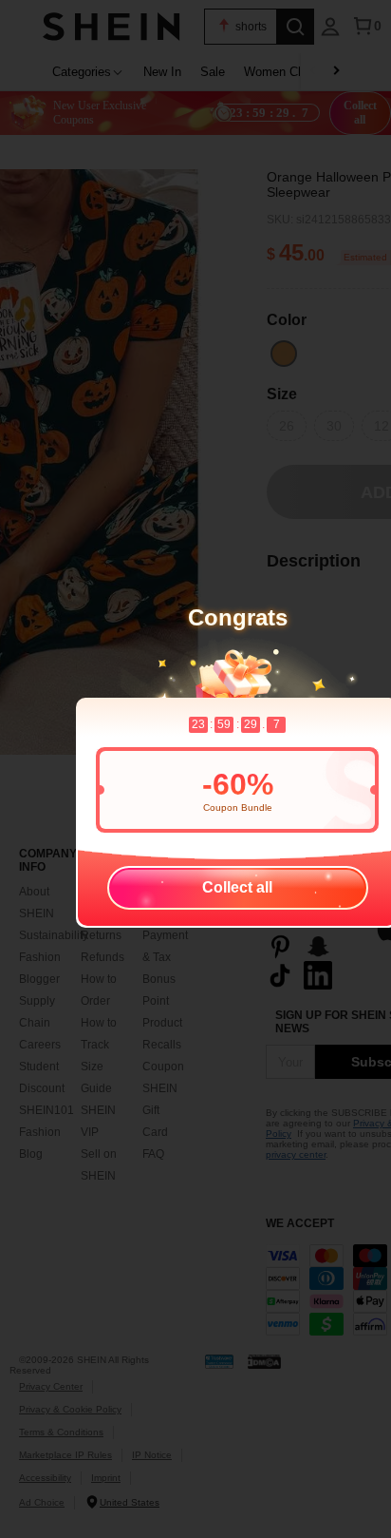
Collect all (237, 887)
